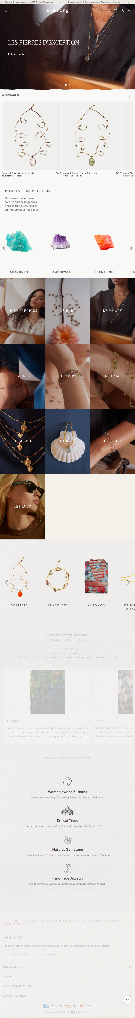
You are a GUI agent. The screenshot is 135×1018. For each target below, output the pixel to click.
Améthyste (61, 272)
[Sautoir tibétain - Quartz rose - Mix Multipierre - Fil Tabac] (31, 136)
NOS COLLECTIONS (14, 966)
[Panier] (129, 11)
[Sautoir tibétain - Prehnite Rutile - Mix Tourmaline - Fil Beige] (91, 136)
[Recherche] (109, 11)
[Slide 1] (66, 85)
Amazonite (19, 272)
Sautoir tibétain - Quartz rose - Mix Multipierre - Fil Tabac (18, 174)
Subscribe (50, 954)
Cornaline (103, 272)
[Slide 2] (69, 85)
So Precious (17, 54)
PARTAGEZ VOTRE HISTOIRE (67, 758)
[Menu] (6, 11)
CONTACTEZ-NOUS (14, 995)
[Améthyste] (61, 241)
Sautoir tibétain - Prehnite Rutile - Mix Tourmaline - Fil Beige (79, 174)
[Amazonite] (19, 241)
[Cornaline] (103, 241)
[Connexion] (122, 11)
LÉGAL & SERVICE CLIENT (17, 986)
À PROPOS (8, 976)
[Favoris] (115, 11)
